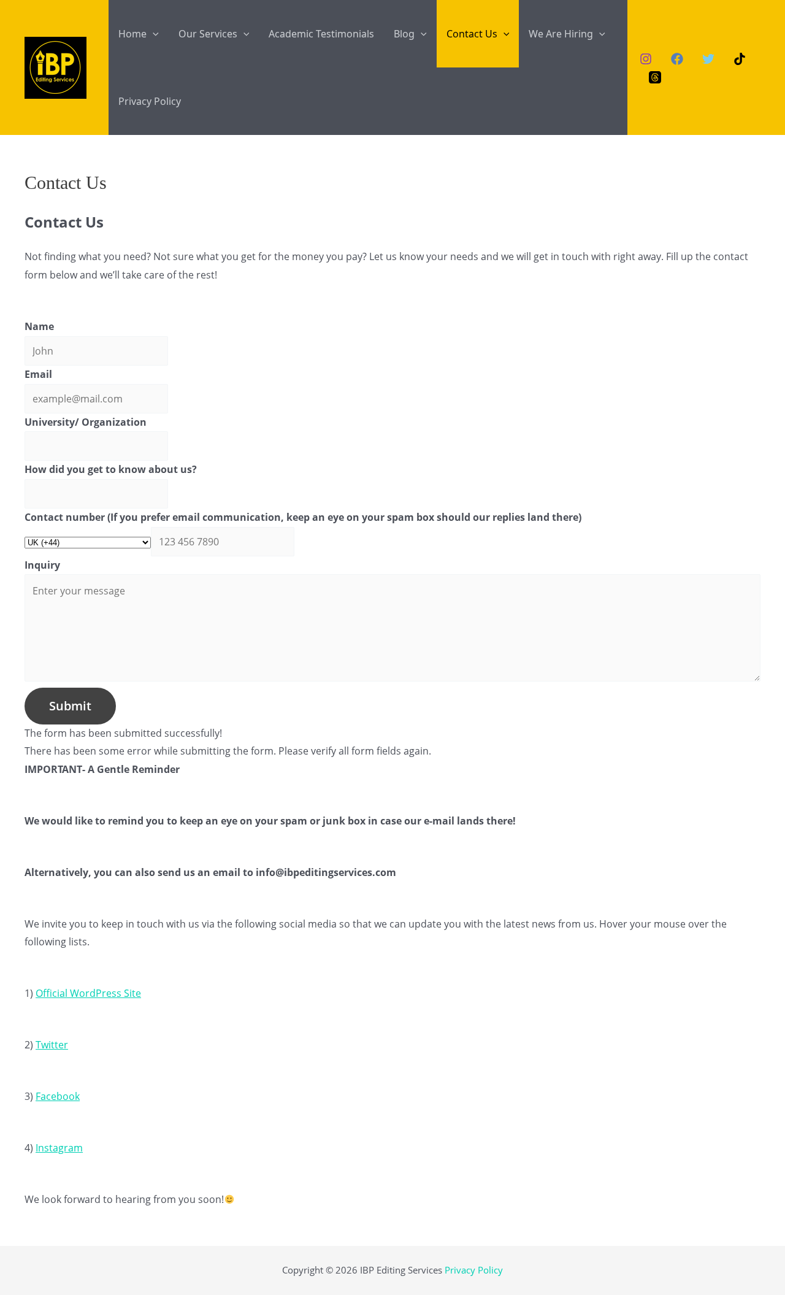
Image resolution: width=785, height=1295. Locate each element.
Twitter (52, 1044)
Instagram (59, 1148)
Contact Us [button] (471, 33)
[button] (153, 33)
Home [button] (132, 33)
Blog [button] (404, 33)
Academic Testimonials (321, 33)
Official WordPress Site (88, 993)
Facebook (58, 1096)
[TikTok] (739, 59)
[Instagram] (646, 59)
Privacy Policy (149, 101)
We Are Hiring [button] (561, 33)
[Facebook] (677, 59)
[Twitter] (708, 59)
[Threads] (655, 77)
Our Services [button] (207, 33)
